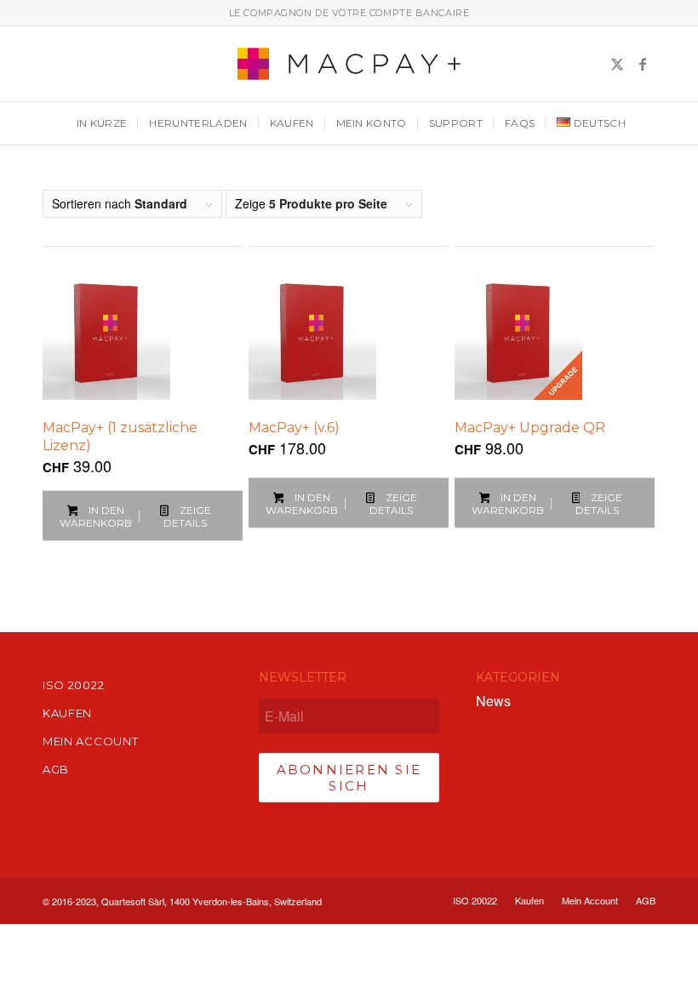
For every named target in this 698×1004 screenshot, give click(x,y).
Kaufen (67, 713)
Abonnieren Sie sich (349, 778)
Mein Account (90, 741)
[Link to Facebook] (642, 64)
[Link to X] (617, 64)
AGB (56, 769)
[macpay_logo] (349, 63)
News (493, 700)
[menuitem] (100, 123)
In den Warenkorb (96, 516)
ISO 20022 (73, 685)
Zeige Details (186, 516)
